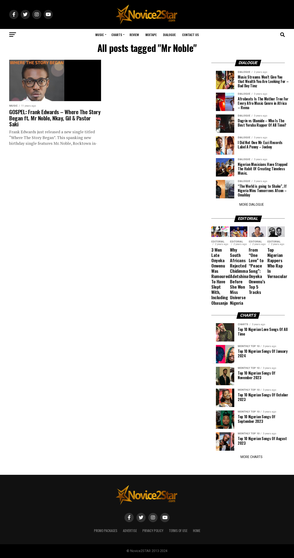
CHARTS (116, 34)
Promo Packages (105, 530)
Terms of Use (178, 530)
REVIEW (134, 34)
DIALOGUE (169, 34)
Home (196, 530)
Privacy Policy (152, 530)
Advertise (130, 530)
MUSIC (99, 34)
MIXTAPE (151, 34)
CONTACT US (190, 34)
